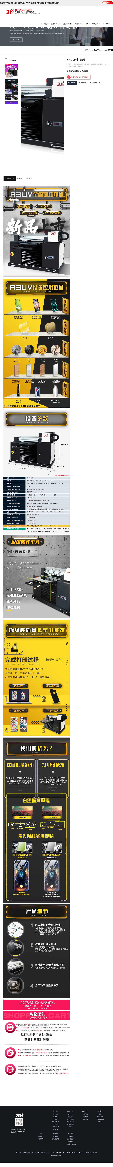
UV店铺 (18, 1152)
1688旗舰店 (70, 1141)
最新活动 (85, 1119)
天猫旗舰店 (70, 1136)
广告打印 (99, 1121)
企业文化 (55, 1116)
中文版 (105, 2)
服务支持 (95, 24)
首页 (86, 50)
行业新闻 (85, 1114)
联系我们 (40, 1139)
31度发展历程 (55, 1121)
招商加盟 (40, 1136)
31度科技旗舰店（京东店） (74, 1152)
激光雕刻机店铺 (28, 1152)
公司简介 (55, 1119)
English (110, 2)
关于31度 (55, 1114)
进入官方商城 (82, 82)
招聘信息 (55, 1129)
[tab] (9, 178)
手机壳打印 (100, 1116)
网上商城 (105, 24)
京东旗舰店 (70, 1139)
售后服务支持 (55, 1139)
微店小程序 (56, 1127)
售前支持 (55, 1136)
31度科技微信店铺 (91, 1152)
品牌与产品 (55, 24)
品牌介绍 (70, 1114)
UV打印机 (108, 50)
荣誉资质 (55, 1124)
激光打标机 (70, 1119)
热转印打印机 (70, 1121)
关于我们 (44, 24)
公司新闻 (85, 1116)
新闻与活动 (67, 24)
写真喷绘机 (70, 1124)
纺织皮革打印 (100, 1119)
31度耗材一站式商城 (70, 1144)
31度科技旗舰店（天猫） (43, 1152)
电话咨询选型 (71, 82)
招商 (87, 24)
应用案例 (78, 24)
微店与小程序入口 (95, 82)
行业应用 (99, 1114)
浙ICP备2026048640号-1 (56, 1155)
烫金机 (70, 1127)
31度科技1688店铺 (58, 1152)
